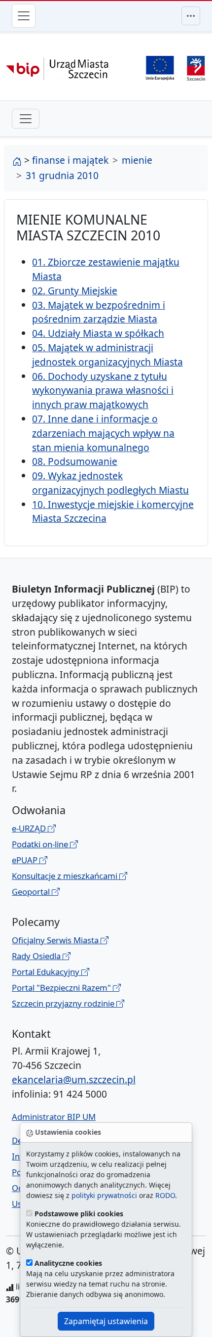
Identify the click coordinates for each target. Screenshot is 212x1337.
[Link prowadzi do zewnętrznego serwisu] (196, 67)
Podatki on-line (41, 844)
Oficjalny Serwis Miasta (56, 940)
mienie (137, 160)
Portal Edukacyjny (46, 971)
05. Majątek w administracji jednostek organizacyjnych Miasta (107, 355)
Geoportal (32, 891)
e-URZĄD (30, 828)
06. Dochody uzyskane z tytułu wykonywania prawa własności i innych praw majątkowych (103, 390)
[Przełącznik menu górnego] (190, 15)
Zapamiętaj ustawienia (106, 1321)
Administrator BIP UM (54, 1116)
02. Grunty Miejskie (74, 290)
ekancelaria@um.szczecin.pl (74, 1079)
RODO (165, 1195)
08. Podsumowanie (74, 461)
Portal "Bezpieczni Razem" (62, 987)
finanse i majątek (70, 160)
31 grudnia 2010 (62, 175)
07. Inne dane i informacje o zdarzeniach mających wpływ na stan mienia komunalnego (103, 433)
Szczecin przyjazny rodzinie (64, 1003)
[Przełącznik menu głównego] (23, 16)
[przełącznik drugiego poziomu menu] (25, 119)
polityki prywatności (104, 1195)
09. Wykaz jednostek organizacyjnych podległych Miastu (110, 483)
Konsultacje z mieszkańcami (65, 875)
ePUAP (25, 860)
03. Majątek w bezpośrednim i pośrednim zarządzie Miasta (98, 312)
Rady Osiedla (37, 956)
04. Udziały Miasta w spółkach (98, 333)
